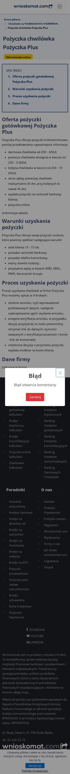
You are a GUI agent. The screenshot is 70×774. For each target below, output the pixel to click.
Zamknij (35, 397)
